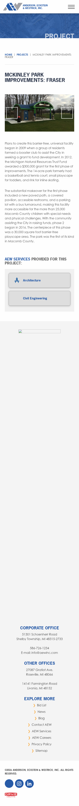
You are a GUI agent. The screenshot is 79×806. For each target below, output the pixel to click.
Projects (22, 54)
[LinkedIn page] (30, 786)
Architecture (32, 280)
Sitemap (41, 751)
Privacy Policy (42, 744)
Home (8, 54)
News (41, 712)
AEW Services (41, 731)
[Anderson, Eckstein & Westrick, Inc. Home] (26, 6)
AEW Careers (41, 738)
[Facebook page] (9, 786)
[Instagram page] (19, 786)
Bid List (41, 705)
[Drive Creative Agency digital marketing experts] (11, 794)
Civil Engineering (35, 298)
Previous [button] (12, 113)
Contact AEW (42, 725)
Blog (41, 718)
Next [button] (67, 113)
